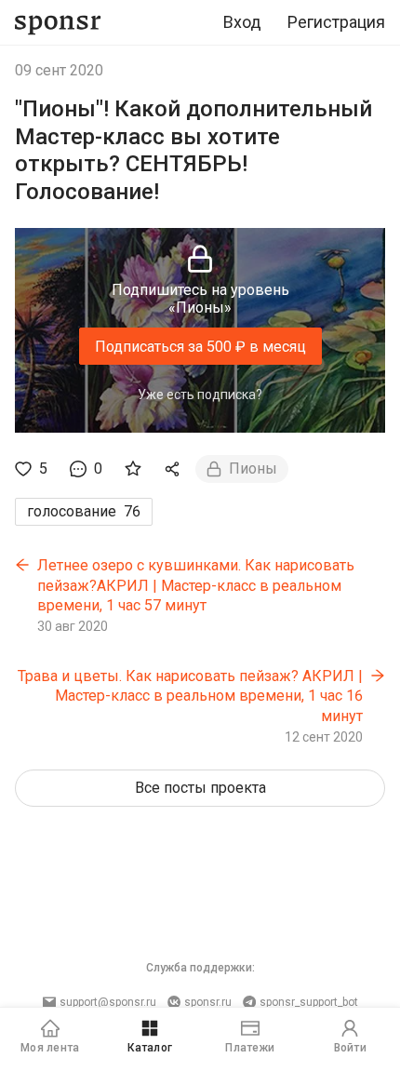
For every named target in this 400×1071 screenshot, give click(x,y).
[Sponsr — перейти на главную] (58, 22)
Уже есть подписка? (200, 394)
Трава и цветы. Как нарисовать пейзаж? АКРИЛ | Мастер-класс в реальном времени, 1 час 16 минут (190, 696)
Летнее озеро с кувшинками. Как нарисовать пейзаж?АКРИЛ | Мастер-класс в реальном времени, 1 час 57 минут (195, 585)
